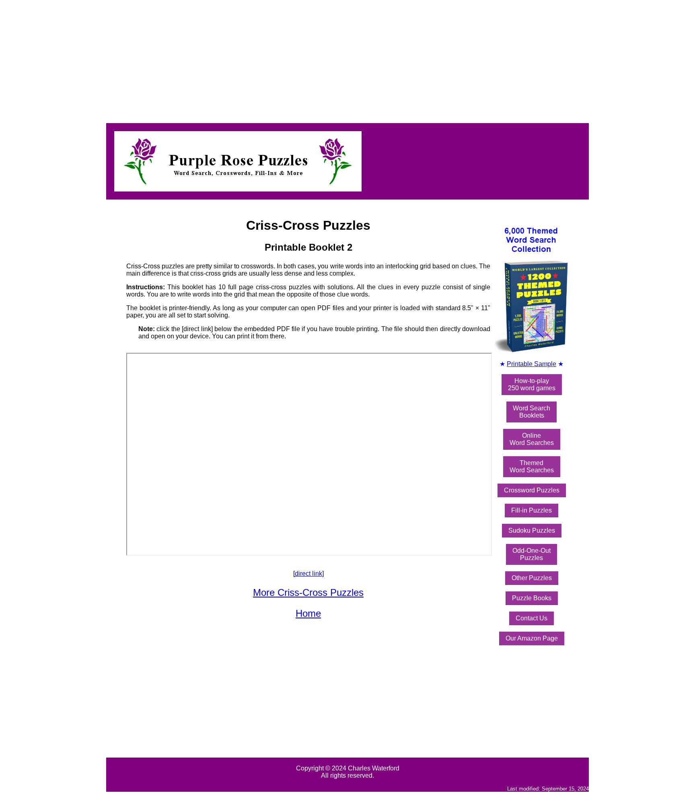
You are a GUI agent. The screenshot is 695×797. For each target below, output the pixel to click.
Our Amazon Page (532, 638)
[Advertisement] (244, 59)
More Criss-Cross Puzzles (308, 592)
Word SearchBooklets (531, 412)
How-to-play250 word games (531, 384)
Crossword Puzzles (531, 490)
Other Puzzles (532, 578)
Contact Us (531, 618)
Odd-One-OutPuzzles (531, 554)
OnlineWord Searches (532, 439)
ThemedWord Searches (532, 466)
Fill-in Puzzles (531, 510)
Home (308, 613)
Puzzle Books (531, 598)
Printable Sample (531, 363)
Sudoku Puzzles (531, 530)
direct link (308, 573)
